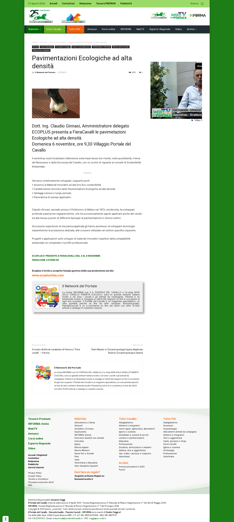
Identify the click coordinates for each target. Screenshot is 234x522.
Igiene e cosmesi (127, 431)
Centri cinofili (169, 444)
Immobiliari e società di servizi (133, 435)
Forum (122, 469)
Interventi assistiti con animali (89, 438)
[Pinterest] (50, 79)
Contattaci (33, 458)
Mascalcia (123, 441)
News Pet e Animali (84, 453)
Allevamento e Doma (84, 422)
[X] (42, 79)
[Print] (72, 79)
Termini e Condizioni (38, 479)
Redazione (33, 461)
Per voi (44, 42)
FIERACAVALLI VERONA (101, 47)
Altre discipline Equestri (86, 466)
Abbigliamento (126, 422)
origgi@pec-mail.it (97, 518)
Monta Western (82, 450)
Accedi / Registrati (37, 455)
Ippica (77, 444)
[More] (79, 79)
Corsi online (35, 438)
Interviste (79, 441)
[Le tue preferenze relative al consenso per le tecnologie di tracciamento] (6, 519)
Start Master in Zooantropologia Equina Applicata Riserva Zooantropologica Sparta (117, 351)
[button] (198, 3)
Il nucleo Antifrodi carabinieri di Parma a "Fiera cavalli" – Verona (56, 351)
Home (35, 42)
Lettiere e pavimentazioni (131, 438)
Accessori (168, 425)
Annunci (33, 433)
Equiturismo (80, 431)
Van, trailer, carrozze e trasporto (135, 453)
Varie (76, 459)
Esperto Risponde (39, 443)
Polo (76, 456)
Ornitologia (168, 450)
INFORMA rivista (38, 423)
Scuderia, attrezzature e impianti (135, 447)
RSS (30, 485)
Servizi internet (36, 467)
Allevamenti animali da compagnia (179, 431)
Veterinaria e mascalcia (41, 50)
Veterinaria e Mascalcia (85, 462)
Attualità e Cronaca (83, 428)
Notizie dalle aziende (121, 47)
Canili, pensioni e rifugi (174, 441)
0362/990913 (38, 518)
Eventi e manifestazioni (81, 47)
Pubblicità (33, 464)
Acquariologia (170, 428)
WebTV (32, 428)
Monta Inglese (81, 447)
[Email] (64, 79)
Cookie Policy (34, 476)
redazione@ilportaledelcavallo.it (68, 518)
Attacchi (78, 425)
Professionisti (125, 444)
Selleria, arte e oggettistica (132, 450)
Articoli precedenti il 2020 (132, 466)
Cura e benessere (58, 42)
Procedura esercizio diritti (41, 482)
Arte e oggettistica (172, 438)
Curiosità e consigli (63, 47)
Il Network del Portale (45, 72)
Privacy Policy (35, 473)
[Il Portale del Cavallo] (41, 16)
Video (31, 448)
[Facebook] (35, 79)
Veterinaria (124, 456)
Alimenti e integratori (129, 425)
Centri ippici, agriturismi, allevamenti (137, 428)
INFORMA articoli (82, 435)
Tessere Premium (39, 418)
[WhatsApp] (57, 79)
